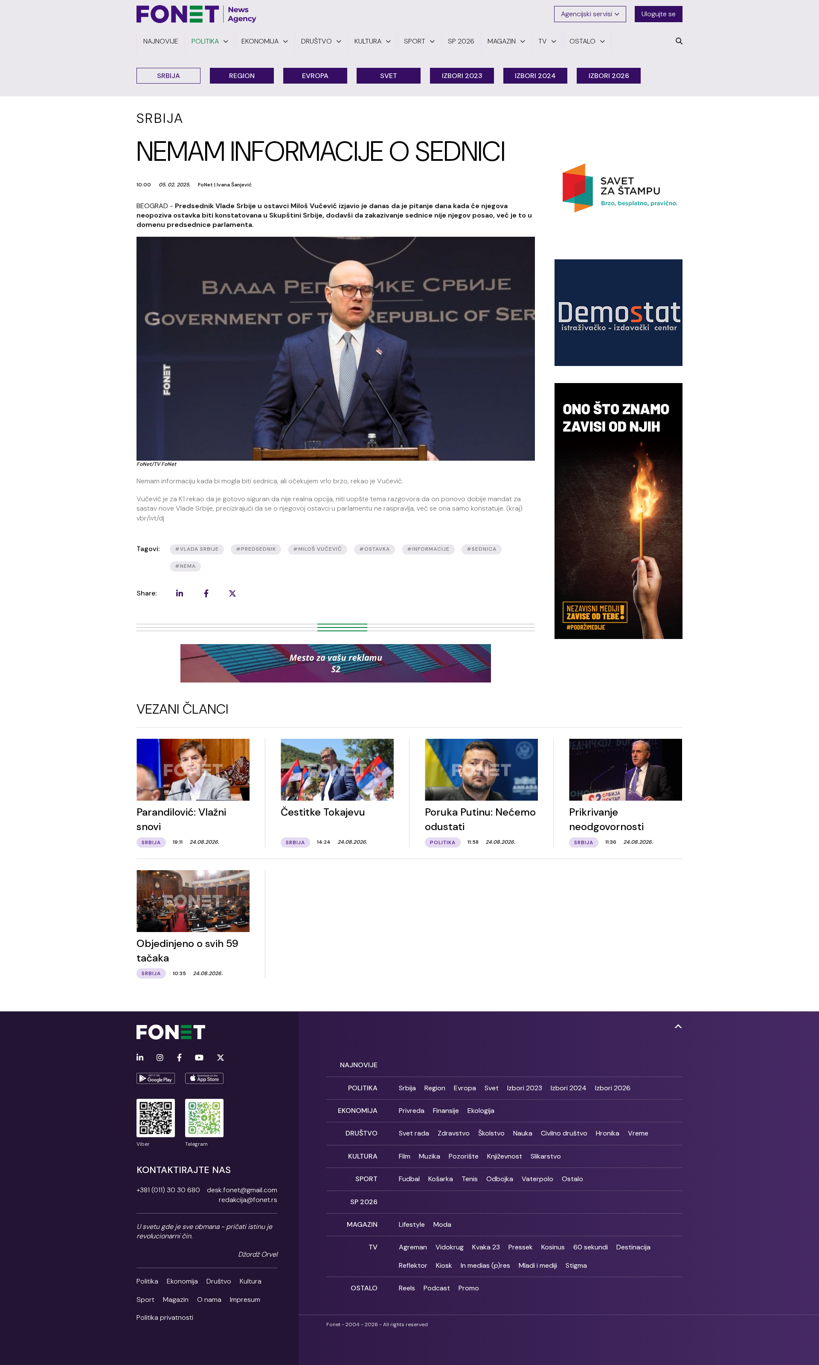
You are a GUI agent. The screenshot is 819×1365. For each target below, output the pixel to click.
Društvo (218, 1281)
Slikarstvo (546, 1156)
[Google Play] (155, 1078)
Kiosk (444, 1265)
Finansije (446, 1110)
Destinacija (633, 1247)
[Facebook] (179, 1058)
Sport (145, 1299)
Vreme (638, 1133)
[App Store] (204, 1078)
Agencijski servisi (586, 13)
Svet (388, 75)
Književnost (504, 1156)
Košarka (440, 1178)
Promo (469, 1288)
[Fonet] (196, 14)
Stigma (576, 1265)
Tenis (470, 1178)
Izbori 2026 (609, 75)
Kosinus (553, 1247)
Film (404, 1156)
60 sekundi (590, 1247)
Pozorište (464, 1156)
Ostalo (572, 1178)
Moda (442, 1224)
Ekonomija (182, 1281)
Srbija (168, 75)
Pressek (520, 1247)
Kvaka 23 (486, 1247)
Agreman (413, 1247)
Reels (407, 1288)
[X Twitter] (220, 1058)
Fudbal (409, 1178)
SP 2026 (364, 1201)
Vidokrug (450, 1247)
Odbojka (499, 1178)
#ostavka (374, 549)
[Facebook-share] (206, 593)
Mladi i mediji (538, 1265)
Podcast (437, 1288)
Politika (147, 1281)
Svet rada (414, 1133)
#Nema (185, 566)
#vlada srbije (197, 549)
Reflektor (413, 1265)
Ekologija (481, 1110)
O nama (209, 1299)
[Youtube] (199, 1058)
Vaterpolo (537, 1178)
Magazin (176, 1299)
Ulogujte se (659, 13)
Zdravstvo (454, 1133)
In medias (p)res (485, 1265)
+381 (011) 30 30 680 (168, 1189)
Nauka (522, 1133)
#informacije (428, 549)
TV (373, 1247)
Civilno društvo (564, 1133)
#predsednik (256, 549)
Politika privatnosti (164, 1317)
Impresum (245, 1299)
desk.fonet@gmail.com (242, 1189)
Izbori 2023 (462, 75)
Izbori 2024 (535, 75)
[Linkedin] (139, 1058)
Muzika (429, 1156)
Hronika (607, 1133)
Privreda (411, 1110)
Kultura (250, 1281)
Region (242, 75)
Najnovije (359, 1064)
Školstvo (491, 1133)
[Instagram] (160, 1058)
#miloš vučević (317, 549)
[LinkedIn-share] (180, 593)
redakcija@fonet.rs (248, 1199)
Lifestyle (412, 1224)
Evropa (315, 75)
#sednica (482, 549)
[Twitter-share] (232, 593)
